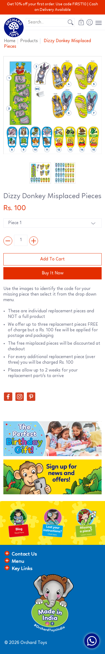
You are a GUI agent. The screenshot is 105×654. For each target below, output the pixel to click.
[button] (81, 22)
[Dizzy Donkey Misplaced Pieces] (40, 173)
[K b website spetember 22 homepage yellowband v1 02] (18, 523)
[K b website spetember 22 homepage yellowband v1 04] (86, 523)
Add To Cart (52, 259)
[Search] (70, 22)
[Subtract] (7, 240)
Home (9, 41)
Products (29, 41)
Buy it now (53, 273)
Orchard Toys (33, 643)
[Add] (33, 240)
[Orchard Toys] (13, 27)
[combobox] (46, 22)
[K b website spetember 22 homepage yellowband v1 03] (52, 523)
